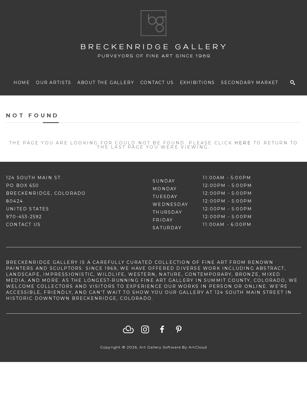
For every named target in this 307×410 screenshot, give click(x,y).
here (242, 143)
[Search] (292, 82)
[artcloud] (128, 329)
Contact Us (23, 224)
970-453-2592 (24, 216)
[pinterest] (179, 329)
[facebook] (162, 329)
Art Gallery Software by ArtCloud (173, 347)
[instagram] (145, 329)
